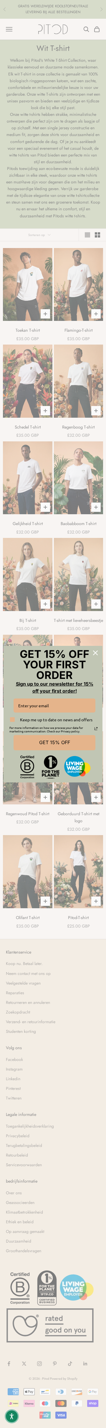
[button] (12, 1416)
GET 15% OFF (54, 742)
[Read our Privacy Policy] (96, 728)
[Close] (95, 653)
